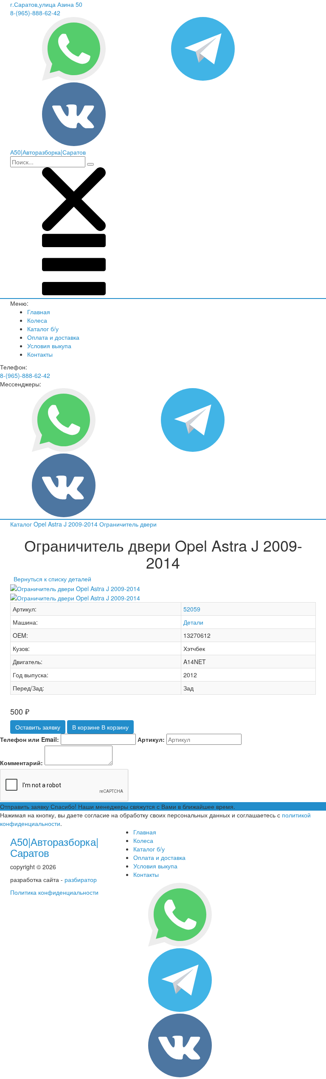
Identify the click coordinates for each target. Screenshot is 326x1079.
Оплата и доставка (53, 337)
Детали (193, 622)
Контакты (40, 354)
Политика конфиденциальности (54, 892)
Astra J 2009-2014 (73, 524)
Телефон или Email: (29, 739)
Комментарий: (21, 762)
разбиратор (81, 879)
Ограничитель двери (128, 524)
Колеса (37, 320)
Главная (38, 311)
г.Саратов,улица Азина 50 (46, 4)
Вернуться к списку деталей (50, 579)
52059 (191, 609)
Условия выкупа (49, 345)
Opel (41, 524)
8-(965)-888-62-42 (35, 12)
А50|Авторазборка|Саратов (54, 847)
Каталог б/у (43, 328)
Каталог (22, 524)
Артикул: (151, 739)
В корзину (100, 727)
